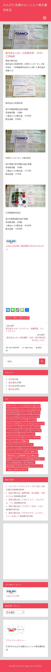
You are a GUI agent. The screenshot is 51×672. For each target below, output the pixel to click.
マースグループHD (32, 437)
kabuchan (29, 347)
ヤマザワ (11, 441)
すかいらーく (24, 413)
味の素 (32, 459)
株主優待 (12, 382)
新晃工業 (19, 462)
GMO (8, 318)
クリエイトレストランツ (29, 416)
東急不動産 (12, 466)
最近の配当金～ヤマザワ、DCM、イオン (26, 506)
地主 (41, 459)
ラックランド (13, 448)
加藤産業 (23, 455)
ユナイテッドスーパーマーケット (20, 445)
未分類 (11, 379)
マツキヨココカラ (14, 437)
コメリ (32, 420)
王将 (22, 466)
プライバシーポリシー (15, 640)
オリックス (12, 416)
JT (38, 406)
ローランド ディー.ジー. (16, 452)
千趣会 (34, 455)
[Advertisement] (25, 280)
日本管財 (30, 462)
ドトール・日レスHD (31, 427)
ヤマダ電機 (23, 441)
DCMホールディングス (16, 406)
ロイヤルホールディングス (31, 448)
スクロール (38, 423)
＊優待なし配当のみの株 (20, 318)
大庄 (10, 462)
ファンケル (12, 430)
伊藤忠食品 (12, 455)
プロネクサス (13, 434)
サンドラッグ (25, 423)
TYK (37, 409)
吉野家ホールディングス (17, 459)
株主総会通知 (14, 386)
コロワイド (12, 423)
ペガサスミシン (27, 434)
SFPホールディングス (24, 409)
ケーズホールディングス (17, 420)
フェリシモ (24, 430)
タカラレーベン (13, 427)
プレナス (36, 430)
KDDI (10, 409)
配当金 (11, 389)
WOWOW (11, 413)
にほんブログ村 (12, 596)
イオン (36, 413)
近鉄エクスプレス (34, 466)
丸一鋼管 (32, 452)
